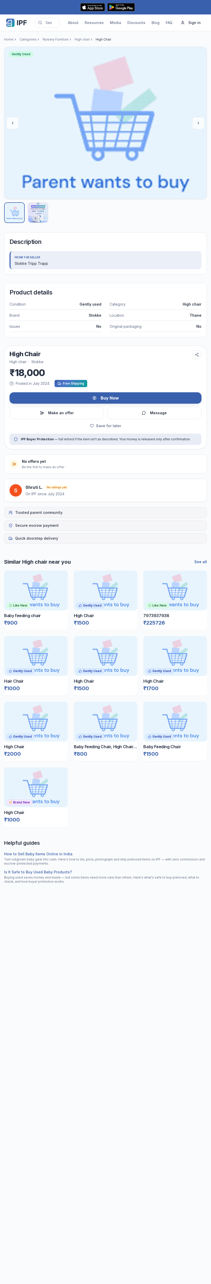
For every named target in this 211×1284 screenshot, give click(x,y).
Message (158, 413)
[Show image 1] (14, 212)
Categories (28, 39)
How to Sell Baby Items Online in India (38, 854)
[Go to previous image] (12, 123)
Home (8, 39)
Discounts (136, 22)
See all (200, 562)
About (73, 22)
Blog (156, 22)
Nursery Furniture (55, 39)
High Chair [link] (103, 39)
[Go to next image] (198, 123)
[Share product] (196, 354)
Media (115, 22)
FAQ (169, 22)
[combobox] (47, 23)
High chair (82, 39)
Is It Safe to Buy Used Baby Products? (38, 872)
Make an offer (61, 413)
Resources (94, 22)
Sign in (194, 22)
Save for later (108, 426)
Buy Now (110, 398)
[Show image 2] (38, 212)
